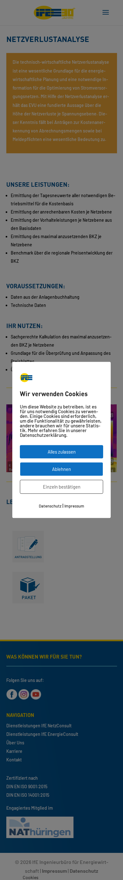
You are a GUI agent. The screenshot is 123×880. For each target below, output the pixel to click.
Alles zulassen (62, 452)
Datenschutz (50, 506)
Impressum (74, 506)
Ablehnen (61, 469)
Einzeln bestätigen (61, 487)
